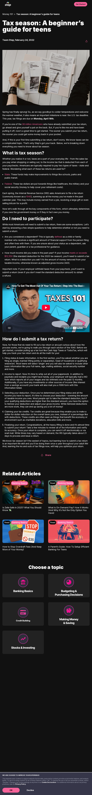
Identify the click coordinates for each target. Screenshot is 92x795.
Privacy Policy (20, 784)
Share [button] (48, 455)
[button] (86, 41)
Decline (30, 790)
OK (11, 790)
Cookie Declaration (49, 782)
